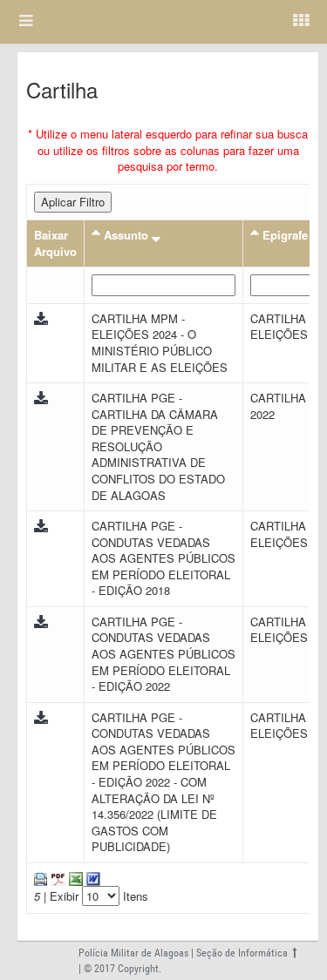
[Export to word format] (91, 877)
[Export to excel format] (74, 877)
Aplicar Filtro (73, 201)
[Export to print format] (40, 877)
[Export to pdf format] (56, 877)
